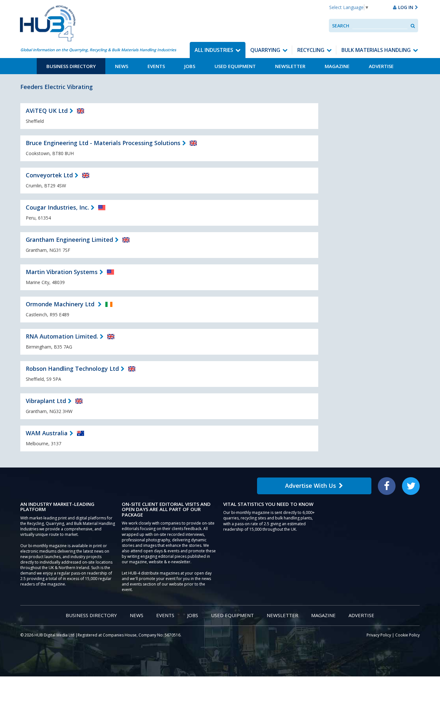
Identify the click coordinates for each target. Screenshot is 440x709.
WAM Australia (47, 433)
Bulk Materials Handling (376, 50)
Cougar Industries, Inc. (57, 207)
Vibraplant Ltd (46, 401)
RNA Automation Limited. (62, 336)
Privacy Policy (379, 635)
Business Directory (71, 66)
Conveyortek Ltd (49, 175)
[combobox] (379, 25)
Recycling (310, 50)
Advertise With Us (310, 485)
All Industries (214, 50)
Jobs (189, 66)
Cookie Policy (407, 635)
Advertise (381, 66)
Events (156, 66)
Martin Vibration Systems (62, 272)
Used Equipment (235, 66)
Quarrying (265, 50)
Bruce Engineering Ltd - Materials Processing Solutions (103, 143)
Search (340, 26)
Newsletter (290, 66)
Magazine (337, 66)
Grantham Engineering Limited (69, 239)
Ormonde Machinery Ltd (61, 304)
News (121, 66)
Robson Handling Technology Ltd (72, 368)
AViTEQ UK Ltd (47, 110)
